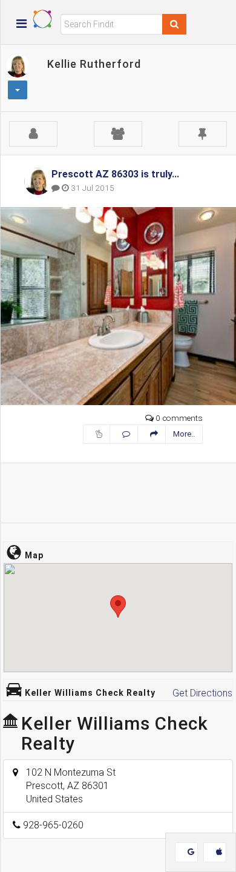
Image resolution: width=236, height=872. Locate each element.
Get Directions (202, 693)
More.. (184, 433)
